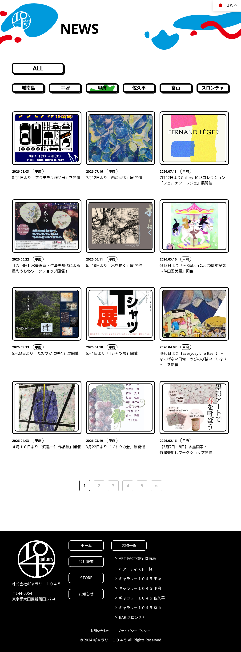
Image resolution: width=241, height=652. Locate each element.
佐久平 (139, 88)
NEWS (183, 638)
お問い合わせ (100, 630)
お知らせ (86, 594)
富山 (175, 88)
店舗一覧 (129, 545)
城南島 (28, 88)
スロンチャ (212, 88)
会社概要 (86, 561)
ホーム (86, 545)
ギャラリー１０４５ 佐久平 (142, 598)
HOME (14, 638)
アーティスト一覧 (137, 569)
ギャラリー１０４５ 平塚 (140, 578)
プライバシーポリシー (134, 630)
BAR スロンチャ (132, 617)
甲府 (102, 88)
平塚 (65, 88)
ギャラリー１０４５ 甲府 (140, 588)
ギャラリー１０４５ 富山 (140, 607)
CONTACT (224, 638)
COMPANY (56, 638)
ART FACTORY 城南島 (137, 558)
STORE (144, 638)
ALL (38, 68)
